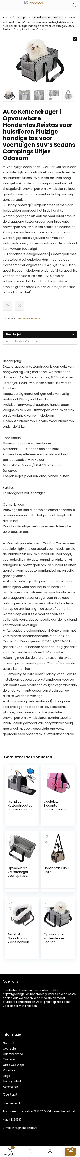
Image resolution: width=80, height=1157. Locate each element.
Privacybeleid (12, 1081)
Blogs (6, 1076)
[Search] (74, 5)
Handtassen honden (47, 17)
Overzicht (9, 1049)
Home (7, 17)
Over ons (9, 1059)
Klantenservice (13, 1054)
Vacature (9, 1070)
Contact (8, 1043)
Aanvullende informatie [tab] (22, 341)
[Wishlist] (30, 1151)
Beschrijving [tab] (15, 334)
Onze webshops (13, 1065)
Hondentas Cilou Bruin (56, 870)
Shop (21, 17)
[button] (75, 39)
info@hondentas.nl (24, 1128)
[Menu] (4, 5)
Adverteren (10, 1087)
